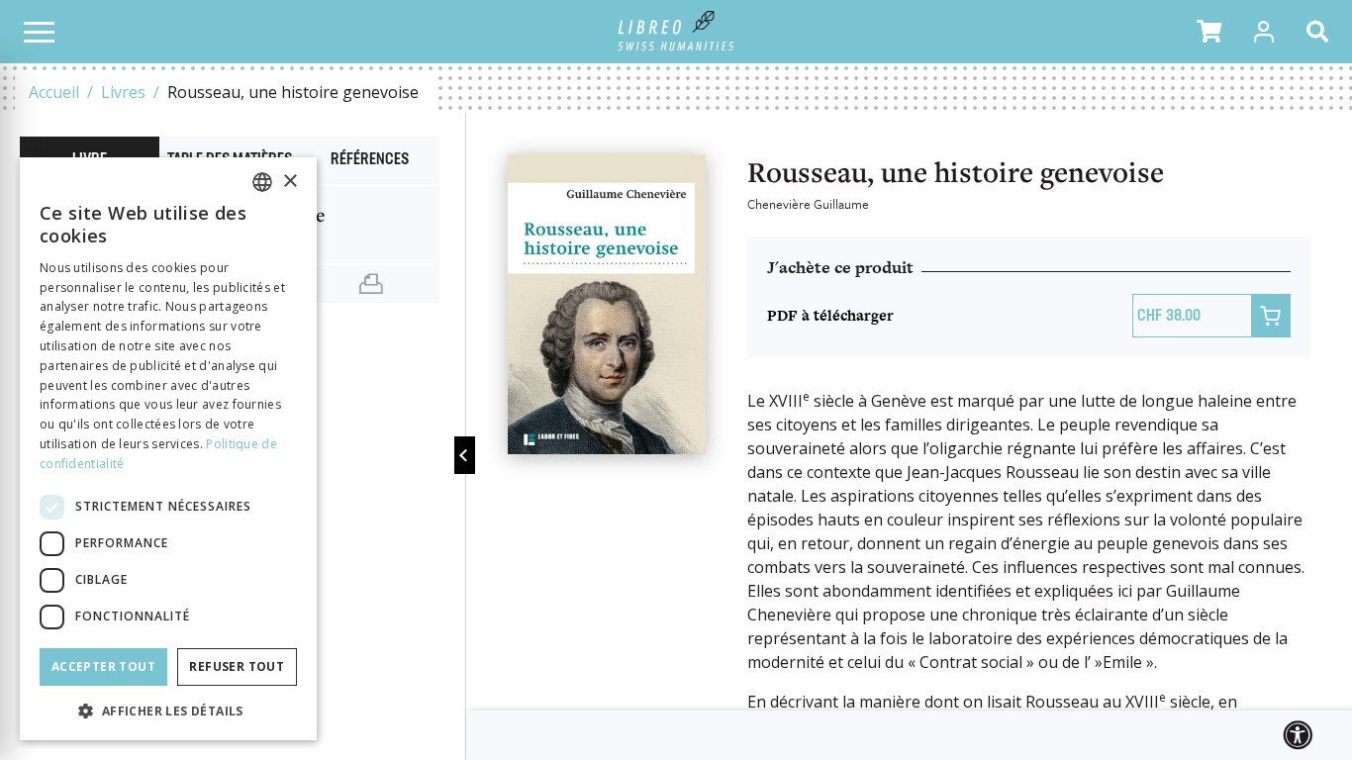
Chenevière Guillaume (808, 204)
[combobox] (262, 182)
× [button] (289, 181)
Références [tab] (370, 160)
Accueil (54, 92)
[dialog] (168, 448)
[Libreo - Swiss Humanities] (676, 31)
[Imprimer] (370, 284)
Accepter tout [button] (103, 666)
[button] (1209, 31)
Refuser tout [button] (236, 666)
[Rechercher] (1321, 31)
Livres (123, 92)
